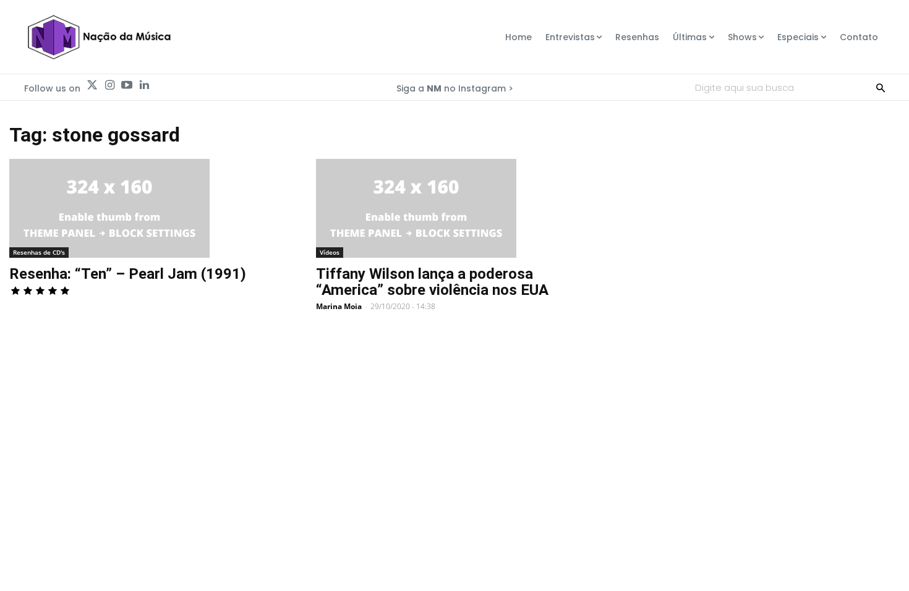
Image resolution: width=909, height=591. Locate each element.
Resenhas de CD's (39, 252)
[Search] (880, 87)
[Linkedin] (144, 85)
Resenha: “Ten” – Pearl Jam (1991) (127, 274)
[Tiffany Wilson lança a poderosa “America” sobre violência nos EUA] (454, 208)
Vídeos (329, 252)
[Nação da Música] (98, 37)
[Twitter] (92, 85)
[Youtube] (126, 85)
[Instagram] (109, 85)
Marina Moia (339, 306)
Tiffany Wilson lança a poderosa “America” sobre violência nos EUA (432, 282)
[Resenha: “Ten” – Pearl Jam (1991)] (147, 208)
